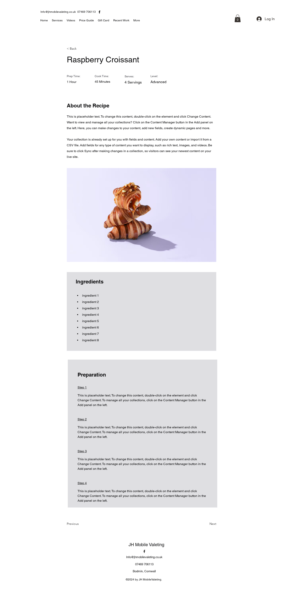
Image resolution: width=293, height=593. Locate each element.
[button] (237, 18)
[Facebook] (99, 12)
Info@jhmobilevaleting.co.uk (58, 11)
